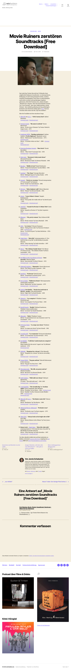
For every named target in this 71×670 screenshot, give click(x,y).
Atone (22, 196)
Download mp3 (33, 120)
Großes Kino (33, 31)
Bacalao (23, 166)
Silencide (23, 117)
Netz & (40, 4)
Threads (40, 471)
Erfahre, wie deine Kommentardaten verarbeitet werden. (41, 555)
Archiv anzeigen (29, 473)
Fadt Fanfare (24, 378)
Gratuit (23, 180)
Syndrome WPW (25, 134)
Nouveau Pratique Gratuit (28, 148)
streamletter (53, 4)
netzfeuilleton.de (10, 666)
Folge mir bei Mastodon (43, 625)
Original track (24, 120)
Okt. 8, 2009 (38, 51)
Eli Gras (23, 189)
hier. (43, 109)
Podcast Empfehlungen (51, 5)
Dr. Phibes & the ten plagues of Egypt (31, 258)
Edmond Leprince (26, 266)
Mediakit (11, 565)
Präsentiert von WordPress (33, 666)
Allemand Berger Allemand (29, 408)
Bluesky (28, 471)
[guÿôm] (23, 173)
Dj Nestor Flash (25, 325)
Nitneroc (23, 298)
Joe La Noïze (24, 281)
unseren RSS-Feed (35, 439)
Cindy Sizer (24, 238)
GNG (22, 226)
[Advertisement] (35, 18)
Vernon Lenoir (25, 124)
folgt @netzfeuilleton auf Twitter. (37, 440)
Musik (39, 31)
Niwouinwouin (25, 369)
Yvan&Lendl (24, 334)
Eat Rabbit (24, 341)
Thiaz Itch (23, 417)
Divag (22, 249)
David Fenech (24, 307)
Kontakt (18, 565)
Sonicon (23, 289)
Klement (23, 217)
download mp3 (33, 153)
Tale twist (23, 157)
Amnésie (23, 207)
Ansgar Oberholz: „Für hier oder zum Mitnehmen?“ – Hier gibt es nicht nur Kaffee (34, 446)
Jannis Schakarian (28, 51)
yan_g (29, 117)
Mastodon (33, 471)
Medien (46, 4)
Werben (4, 565)
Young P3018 (24, 360)
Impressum (41, 565)
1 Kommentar (46, 51)
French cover (24, 233)
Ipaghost (23, 274)
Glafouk (23, 351)
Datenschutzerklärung (29, 565)
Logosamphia (25, 387)
